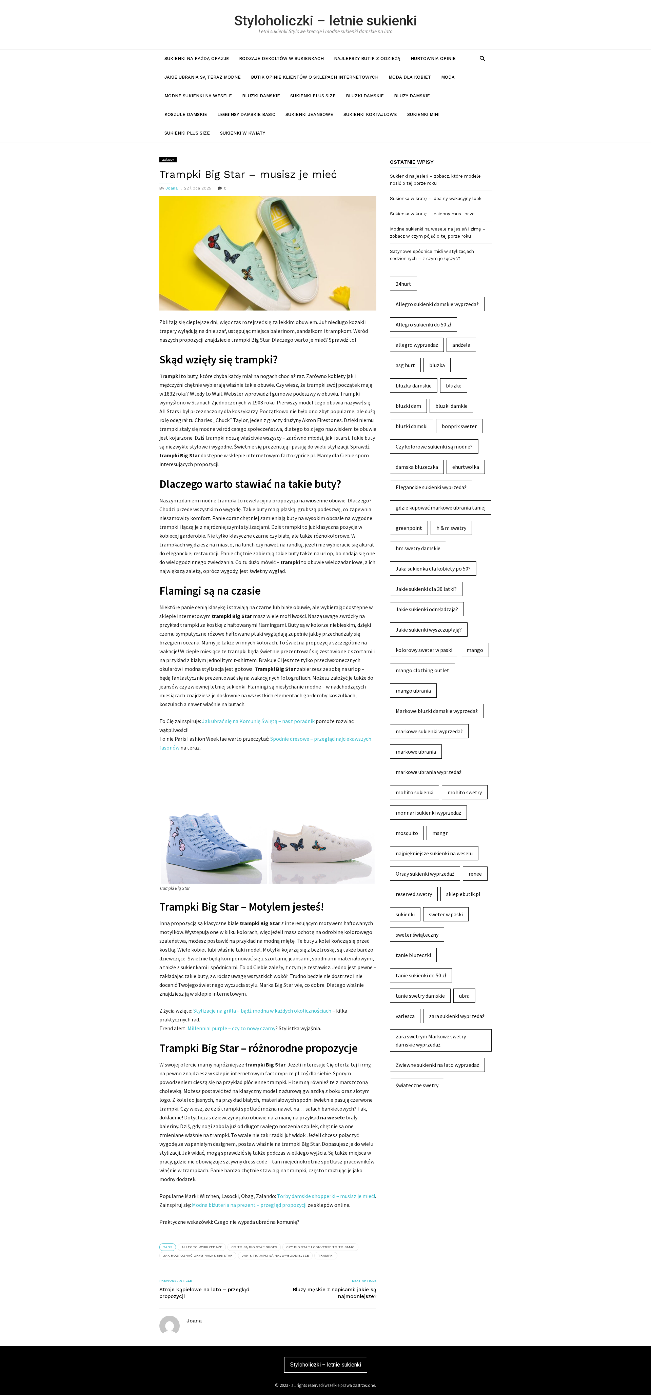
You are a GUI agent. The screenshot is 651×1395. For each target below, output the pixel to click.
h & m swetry (451, 527)
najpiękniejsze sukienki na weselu (434, 853)
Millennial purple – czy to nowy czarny (231, 1028)
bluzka (437, 365)
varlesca (405, 1016)
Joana (171, 188)
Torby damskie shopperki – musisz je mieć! (326, 1196)
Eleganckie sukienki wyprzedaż (431, 487)
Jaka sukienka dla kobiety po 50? (433, 568)
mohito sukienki (414, 792)
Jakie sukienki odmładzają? (427, 609)
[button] (482, 58)
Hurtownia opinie (433, 58)
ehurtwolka (465, 466)
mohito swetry (465, 792)
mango (475, 649)
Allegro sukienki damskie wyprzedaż (437, 304)
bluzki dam (408, 405)
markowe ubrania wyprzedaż (428, 772)
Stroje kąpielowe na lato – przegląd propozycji (204, 1293)
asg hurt (405, 365)
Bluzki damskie (261, 95)
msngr (440, 833)
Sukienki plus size (313, 95)
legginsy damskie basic (246, 114)
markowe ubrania (416, 751)
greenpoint (409, 527)
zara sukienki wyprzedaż (457, 1016)
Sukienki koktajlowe (370, 114)
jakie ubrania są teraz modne (202, 77)
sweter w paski (446, 914)
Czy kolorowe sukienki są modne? (434, 446)
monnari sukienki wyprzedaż (428, 812)
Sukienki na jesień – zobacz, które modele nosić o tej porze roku (435, 180)
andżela (461, 344)
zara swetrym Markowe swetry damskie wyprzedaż (431, 1040)
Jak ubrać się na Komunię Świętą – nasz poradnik (258, 721)
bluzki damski (412, 426)
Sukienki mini (423, 114)
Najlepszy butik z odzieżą (367, 58)
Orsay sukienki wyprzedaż (425, 873)
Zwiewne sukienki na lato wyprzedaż (437, 1064)
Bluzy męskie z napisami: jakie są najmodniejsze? (334, 1293)
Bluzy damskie (412, 95)
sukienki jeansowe (309, 114)
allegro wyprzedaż (417, 344)
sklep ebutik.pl (463, 894)
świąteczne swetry (417, 1085)
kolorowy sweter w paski (424, 649)
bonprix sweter (459, 426)
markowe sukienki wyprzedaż (429, 731)
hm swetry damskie (418, 548)
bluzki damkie (451, 405)
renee (475, 873)
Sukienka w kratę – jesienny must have (432, 213)
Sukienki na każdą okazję (196, 58)
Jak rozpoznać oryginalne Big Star (198, 1255)
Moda (448, 77)
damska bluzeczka (417, 466)
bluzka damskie (414, 385)
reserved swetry (414, 894)
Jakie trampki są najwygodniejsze (275, 1255)
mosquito (407, 833)
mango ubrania (413, 690)
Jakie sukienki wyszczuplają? (429, 629)
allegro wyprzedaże (201, 1247)
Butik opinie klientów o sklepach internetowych (314, 77)
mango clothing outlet (422, 670)
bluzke (453, 385)
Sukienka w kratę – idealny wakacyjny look (435, 198)
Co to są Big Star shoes (254, 1247)
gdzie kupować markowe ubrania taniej (441, 507)
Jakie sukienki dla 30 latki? (426, 588)
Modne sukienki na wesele (198, 95)
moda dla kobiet (410, 77)
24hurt (403, 283)
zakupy (168, 159)
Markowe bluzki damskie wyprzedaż (437, 711)
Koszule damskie (185, 114)
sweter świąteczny (417, 934)
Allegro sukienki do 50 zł (423, 324)
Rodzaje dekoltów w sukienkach (281, 58)
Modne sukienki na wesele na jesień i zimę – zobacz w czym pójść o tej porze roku (438, 232)
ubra (464, 995)
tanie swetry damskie (420, 995)
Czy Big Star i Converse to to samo (320, 1247)
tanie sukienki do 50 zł (421, 975)
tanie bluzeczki (413, 955)
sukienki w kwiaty (242, 133)
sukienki (405, 914)
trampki (326, 1255)
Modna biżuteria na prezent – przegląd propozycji (249, 1204)
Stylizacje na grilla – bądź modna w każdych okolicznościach (262, 1010)
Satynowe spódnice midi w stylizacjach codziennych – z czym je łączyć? (432, 255)
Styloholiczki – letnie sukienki (325, 21)
